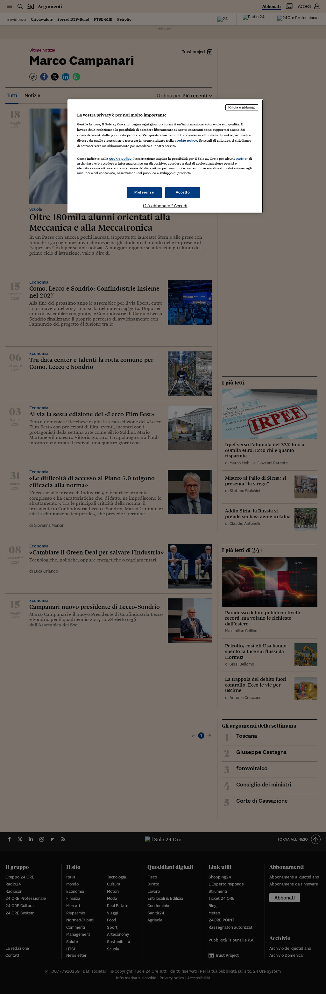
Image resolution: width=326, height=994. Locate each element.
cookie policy (186, 140)
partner (242, 158)
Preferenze (144, 192)
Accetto (183, 192)
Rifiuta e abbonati (241, 107)
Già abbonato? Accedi (165, 205)
